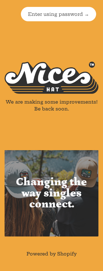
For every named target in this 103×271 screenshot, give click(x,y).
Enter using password (58, 14)
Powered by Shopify (52, 254)
